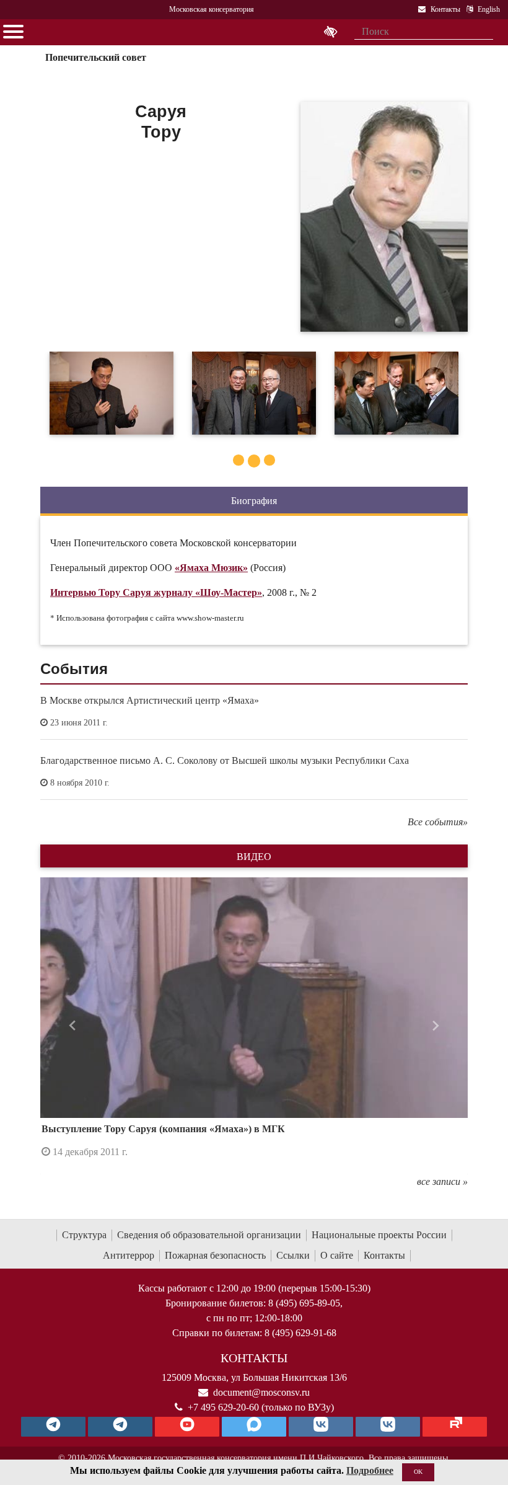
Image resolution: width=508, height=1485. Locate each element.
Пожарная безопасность (215, 1255)
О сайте (336, 1255)
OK (418, 1471)
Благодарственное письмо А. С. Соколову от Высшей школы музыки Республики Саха (224, 760)
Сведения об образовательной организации (209, 1235)
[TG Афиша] (120, 1427)
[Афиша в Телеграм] (455, 1427)
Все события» (438, 822)
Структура (84, 1235)
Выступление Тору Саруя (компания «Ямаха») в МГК (163, 1129)
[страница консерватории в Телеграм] (53, 1427)
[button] (72, 1025)
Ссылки (293, 1255)
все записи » (442, 1181)
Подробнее (369, 1470)
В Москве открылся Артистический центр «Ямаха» (149, 700)
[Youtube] (187, 1427)
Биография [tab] (254, 500)
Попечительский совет (95, 57)
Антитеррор (128, 1255)
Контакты (384, 1255)
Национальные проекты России (379, 1235)
